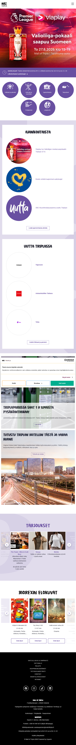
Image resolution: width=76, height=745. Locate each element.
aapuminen (47, 713)
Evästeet (38, 674)
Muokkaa (37, 383)
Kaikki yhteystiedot (38, 735)
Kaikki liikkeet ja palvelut (38, 342)
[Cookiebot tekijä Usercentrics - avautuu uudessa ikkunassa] (66, 360)
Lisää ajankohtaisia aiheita (38, 228)
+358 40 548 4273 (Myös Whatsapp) (41, 723)
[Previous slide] (6, 545)
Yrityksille (38, 663)
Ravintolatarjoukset (38, 677)
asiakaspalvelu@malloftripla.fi (44, 727)
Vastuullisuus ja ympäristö (38, 660)
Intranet (38, 679)
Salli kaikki (62, 383)
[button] (73, 4)
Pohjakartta (37, 713)
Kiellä (14, 383)
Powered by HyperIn (45, 739)
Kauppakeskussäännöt (38, 668)
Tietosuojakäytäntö (38, 671)
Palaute (38, 666)
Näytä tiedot (66, 377)
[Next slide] (69, 545)
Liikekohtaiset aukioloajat (17, 74)
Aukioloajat (29, 713)
